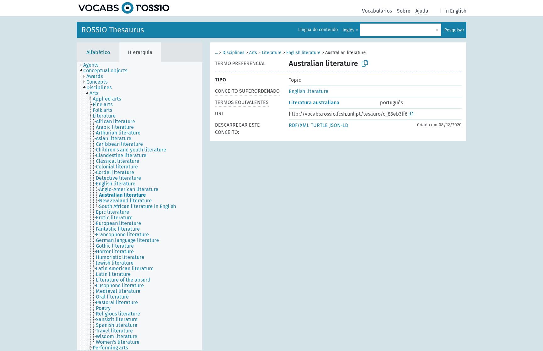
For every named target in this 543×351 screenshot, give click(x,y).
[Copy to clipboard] (365, 63)
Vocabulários (377, 11)
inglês (348, 30)
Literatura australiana (314, 103)
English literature (303, 52)
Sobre (403, 11)
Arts (253, 52)
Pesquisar (454, 30)
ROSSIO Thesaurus (112, 29)
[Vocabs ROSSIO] (124, 8)
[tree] (139, 206)
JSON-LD (338, 125)
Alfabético (98, 52)
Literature (272, 52)
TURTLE (319, 125)
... (216, 52)
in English (455, 11)
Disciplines (233, 52)
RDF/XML (299, 125)
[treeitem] (93, 65)
